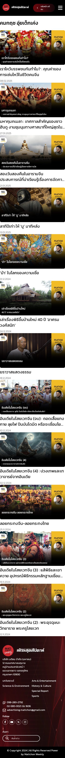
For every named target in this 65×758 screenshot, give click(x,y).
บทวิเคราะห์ (8, 681)
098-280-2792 (15, 702)
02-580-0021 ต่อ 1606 (19, 706)
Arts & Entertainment (44, 681)
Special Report (40, 691)
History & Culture (41, 686)
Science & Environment (16, 686)
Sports (35, 696)
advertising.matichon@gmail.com (26, 710)
